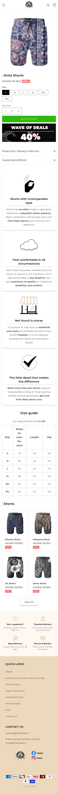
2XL (43, 92)
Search (9, 671)
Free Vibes (31, 786)
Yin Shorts (10, 583)
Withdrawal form (15, 697)
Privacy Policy (13, 684)
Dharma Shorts (13, 539)
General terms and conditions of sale (25, 678)
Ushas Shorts (39, 583)
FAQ (8, 710)
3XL (7, 99)
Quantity (6, 105)
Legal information (15, 691)
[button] (3, 5)
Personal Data (13, 703)
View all (29, 602)
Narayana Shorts (41, 539)
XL (33, 92)
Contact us (11, 716)
